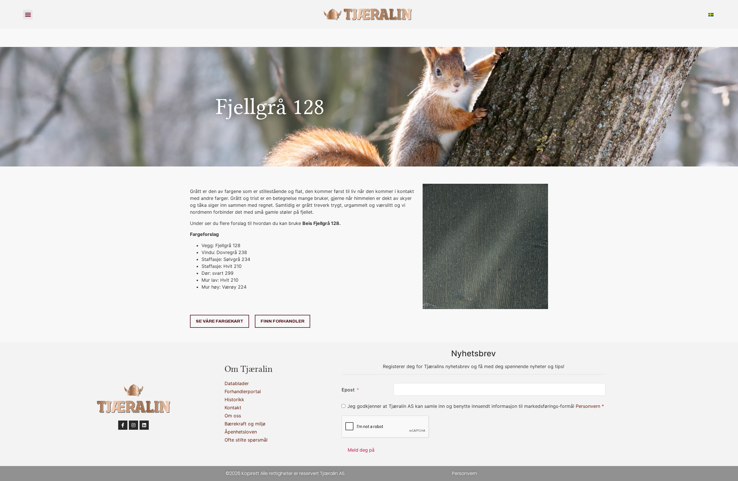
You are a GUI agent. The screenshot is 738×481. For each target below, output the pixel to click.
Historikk (234, 399)
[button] (28, 14)
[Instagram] (133, 425)
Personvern (589, 406)
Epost (348, 390)
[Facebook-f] (122, 425)
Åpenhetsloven (241, 432)
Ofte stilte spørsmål (246, 440)
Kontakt (233, 407)
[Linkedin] (144, 425)
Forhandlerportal (243, 391)
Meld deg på (361, 450)
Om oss (233, 415)
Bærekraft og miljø (245, 424)
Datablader (237, 383)
